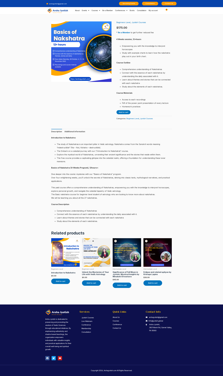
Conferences (120, 10)
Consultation (141, 10)
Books (132, 10)
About (77, 10)
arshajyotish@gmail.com (158, 317)
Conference (86, 325)
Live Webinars (87, 321)
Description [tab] (56, 131)
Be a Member (107, 10)
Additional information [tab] (74, 131)
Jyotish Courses (139, 22)
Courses (95, 10)
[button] (107, 25)
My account (153, 10)
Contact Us (117, 328)
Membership (86, 328)
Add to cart (123, 112)
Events (84, 10)
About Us (116, 317)
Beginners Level (123, 22)
